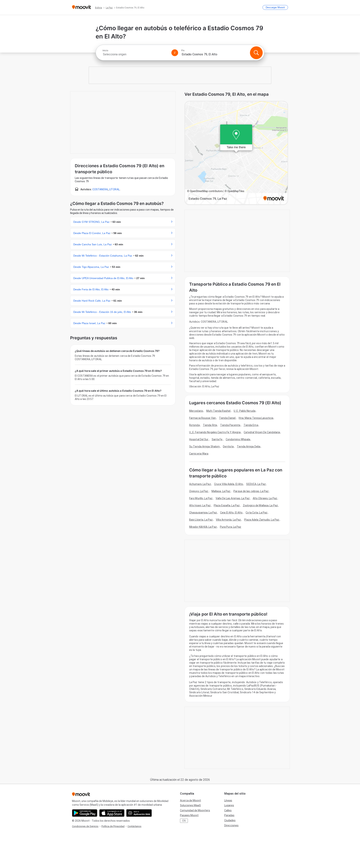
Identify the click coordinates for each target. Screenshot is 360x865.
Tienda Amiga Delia (248, 446)
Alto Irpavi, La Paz (200, 505)
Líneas (228, 800)
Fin (182, 50)
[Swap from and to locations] (174, 52)
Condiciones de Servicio (85, 826)
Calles (228, 810)
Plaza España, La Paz (227, 505)
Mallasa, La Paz (221, 491)
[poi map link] (236, 153)
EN (184, 820)
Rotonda (194, 425)
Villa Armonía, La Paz (228, 519)
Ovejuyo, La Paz (198, 491)
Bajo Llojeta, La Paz (201, 519)
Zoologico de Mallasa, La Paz (260, 505)
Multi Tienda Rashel (218, 410)
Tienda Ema (251, 425)
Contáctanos (134, 826)
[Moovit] (81, 7)
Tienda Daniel (227, 417)
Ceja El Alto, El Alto (231, 512)
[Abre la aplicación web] (139, 813)
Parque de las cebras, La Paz (250, 491)
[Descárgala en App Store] (111, 813)
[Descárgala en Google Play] (84, 813)
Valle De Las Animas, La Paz (233, 498)
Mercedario (196, 410)
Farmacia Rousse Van (202, 417)
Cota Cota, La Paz (256, 512)
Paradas (229, 815)
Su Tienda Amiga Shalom (204, 446)
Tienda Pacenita (230, 425)
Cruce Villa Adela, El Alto (228, 484)
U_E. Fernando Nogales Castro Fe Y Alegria (215, 432)
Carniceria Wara (198, 453)
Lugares (229, 805)
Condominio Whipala (238, 439)
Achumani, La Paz (200, 484)
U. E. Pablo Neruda (244, 410)
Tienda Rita (210, 425)
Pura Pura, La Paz (230, 526)
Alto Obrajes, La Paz (265, 498)
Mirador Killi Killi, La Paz (203, 526)
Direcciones (231, 825)
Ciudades (230, 820)
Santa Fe (217, 439)
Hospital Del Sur (198, 439)
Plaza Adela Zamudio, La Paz (261, 519)
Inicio (105, 50)
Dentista (228, 446)
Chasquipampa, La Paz (203, 512)
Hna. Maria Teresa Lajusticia (256, 417)
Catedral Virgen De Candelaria (262, 432)
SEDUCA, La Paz (256, 484)
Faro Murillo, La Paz (200, 498)
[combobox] (135, 54)
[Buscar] (256, 52)
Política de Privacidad (112, 826)
